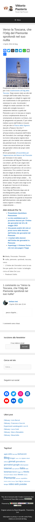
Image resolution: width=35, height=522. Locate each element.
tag (20, 481)
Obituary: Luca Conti (11, 429)
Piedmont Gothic (11, 274)
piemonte (13, 259)
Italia (26, 468)
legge (19, 472)
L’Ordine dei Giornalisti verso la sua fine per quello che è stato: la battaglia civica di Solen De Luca (17, 268)
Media (7, 256)
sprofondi (21, 259)
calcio (17, 458)
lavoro (14, 472)
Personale (14, 256)
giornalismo (20, 462)
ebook (28, 458)
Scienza (13, 481)
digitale (23, 458)
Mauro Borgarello (19, 510)
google (16, 465)
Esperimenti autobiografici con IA (16, 426)
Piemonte (22, 256)
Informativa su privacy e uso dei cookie (15, 517)
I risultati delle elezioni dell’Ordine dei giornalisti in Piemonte (19, 240)
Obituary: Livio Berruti (12, 420)
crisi (20, 458)
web (17, 484)
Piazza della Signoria (22, 125)
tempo (6, 484)
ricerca (5, 481)
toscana (28, 259)
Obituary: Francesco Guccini (14, 423)
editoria (6, 461)
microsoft (6, 474)
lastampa (8, 472)
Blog (6, 457)
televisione (27, 481)
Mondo (20, 475)
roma (9, 481)
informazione (24, 465)
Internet (8, 468)
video (11, 484)
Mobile (15, 474)
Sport (17, 481)
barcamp (14, 454)
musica (25, 474)
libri (22, 472)
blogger (12, 458)
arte (10, 454)
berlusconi (22, 454)
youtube (23, 484)
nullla (7, 259)
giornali (11, 461)
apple (6, 454)
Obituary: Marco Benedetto (13, 432)
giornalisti (8, 465)
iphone (17, 468)
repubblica (24, 478)
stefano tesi (13, 301)
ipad (13, 468)
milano (11, 474)
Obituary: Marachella (11, 435)
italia (22, 468)
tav (23, 481)
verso (5, 262)
